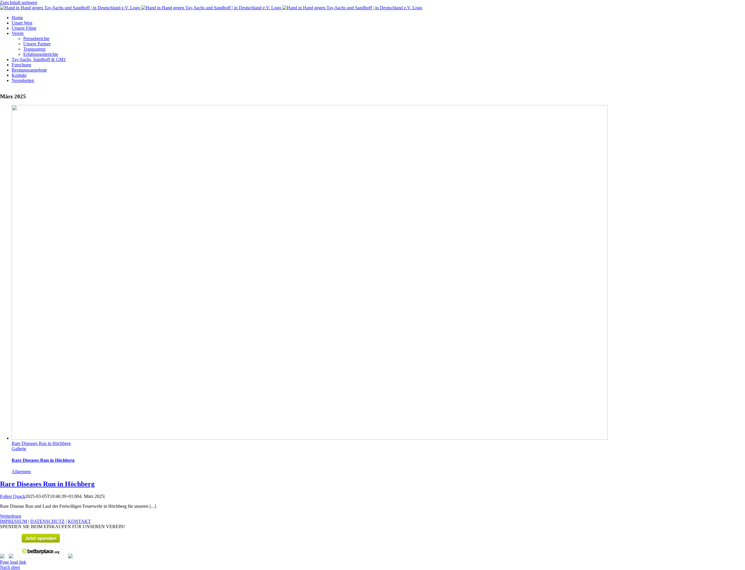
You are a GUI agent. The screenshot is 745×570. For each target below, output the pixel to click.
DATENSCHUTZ (47, 521)
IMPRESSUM (13, 521)
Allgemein (21, 471)
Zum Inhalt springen (18, 2)
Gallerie (19, 448)
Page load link (13, 562)
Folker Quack (12, 496)
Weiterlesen (10, 516)
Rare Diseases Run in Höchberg (41, 443)
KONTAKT (79, 521)
